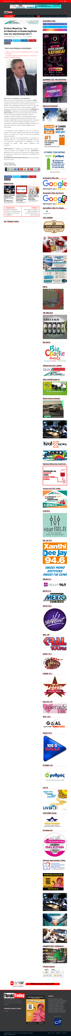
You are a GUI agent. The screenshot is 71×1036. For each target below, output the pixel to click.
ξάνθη (50, 1008)
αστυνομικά (56, 1002)
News (32, 16)
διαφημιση (62, 1002)
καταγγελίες (51, 1006)
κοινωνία (57, 1006)
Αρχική (49, 1032)
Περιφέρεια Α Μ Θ (52, 1000)
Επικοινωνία (64, 1032)
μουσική (62, 1006)
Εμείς (53, 1032)
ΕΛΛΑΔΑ (56, 999)
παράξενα (61, 1008)
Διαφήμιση (19, 1)
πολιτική (63, 1010)
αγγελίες (58, 1000)
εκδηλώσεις (51, 1004)
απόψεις (50, 1002)
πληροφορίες (57, 1010)
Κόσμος (60, 999)
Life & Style (51, 999)
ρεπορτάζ (57, 1011)
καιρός (61, 1004)
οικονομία (55, 1008)
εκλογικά (56, 1004)
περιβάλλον (51, 1010)
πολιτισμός (51, 1011)
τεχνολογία (62, 1011)
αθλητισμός (63, 1000)
